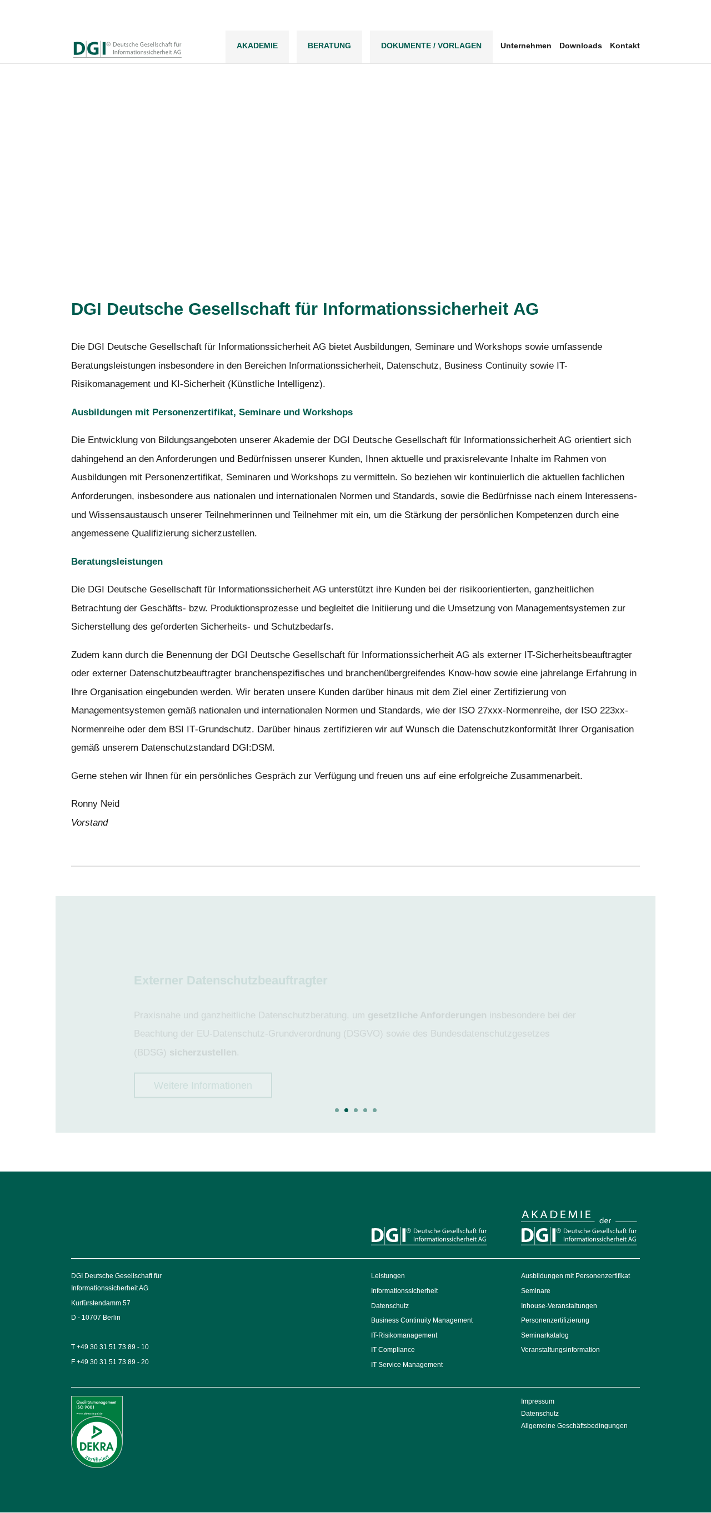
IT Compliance (393, 1350)
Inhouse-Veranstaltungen (559, 1306)
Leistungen (388, 1276)
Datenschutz (390, 1306)
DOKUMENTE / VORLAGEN (431, 45)
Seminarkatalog (545, 1335)
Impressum (537, 1401)
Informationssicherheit (404, 1291)
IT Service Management (407, 1365)
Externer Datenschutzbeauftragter (231, 959)
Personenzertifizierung (555, 1320)
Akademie (257, 45)
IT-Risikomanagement (404, 1335)
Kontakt (625, 46)
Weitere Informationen (203, 1064)
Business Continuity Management (422, 1320)
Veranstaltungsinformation (560, 1350)
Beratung (329, 45)
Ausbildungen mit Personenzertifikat (575, 1276)
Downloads (580, 46)
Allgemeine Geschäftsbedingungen (574, 1426)
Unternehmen (526, 46)
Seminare (535, 1291)
